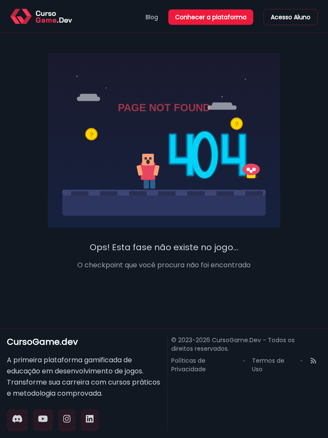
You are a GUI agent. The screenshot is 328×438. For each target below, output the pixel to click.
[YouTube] (43, 420)
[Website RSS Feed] (313, 364)
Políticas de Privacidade (188, 364)
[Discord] (17, 420)
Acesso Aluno (290, 17)
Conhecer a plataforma (210, 17)
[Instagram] (67, 420)
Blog (152, 17)
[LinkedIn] (90, 420)
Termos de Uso (268, 364)
